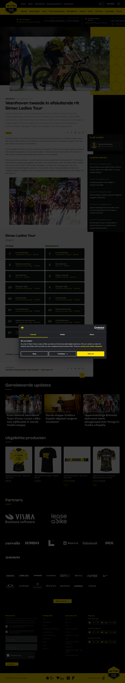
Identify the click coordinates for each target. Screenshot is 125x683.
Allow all (91, 354)
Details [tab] (62, 334)
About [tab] (92, 334)
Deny (34, 354)
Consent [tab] (33, 334)
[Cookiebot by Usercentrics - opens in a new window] (95, 328)
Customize (61, 354)
